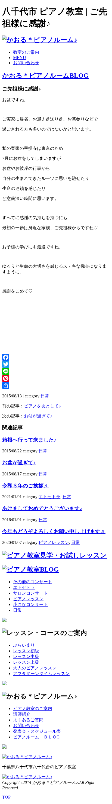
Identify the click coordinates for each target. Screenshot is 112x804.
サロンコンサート (30, 593)
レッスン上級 (26, 662)
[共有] (56, 385)
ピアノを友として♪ (42, 406)
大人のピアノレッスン (35, 668)
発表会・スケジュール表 (37, 731)
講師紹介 (21, 714)
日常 (45, 396)
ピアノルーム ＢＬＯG (36, 737)
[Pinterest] (56, 378)
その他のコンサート (32, 581)
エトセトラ (49, 496)
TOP (6, 797)
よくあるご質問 (28, 720)
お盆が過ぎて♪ (38, 416)
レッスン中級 (26, 656)
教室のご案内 (26, 52)
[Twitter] (56, 364)
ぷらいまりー (26, 645)
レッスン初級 (26, 651)
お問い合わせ (26, 62)
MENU (19, 57)
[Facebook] (56, 357)
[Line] (56, 371)
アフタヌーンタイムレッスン (41, 673)
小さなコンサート (30, 604)
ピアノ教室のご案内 (32, 708)
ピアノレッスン (54, 542)
